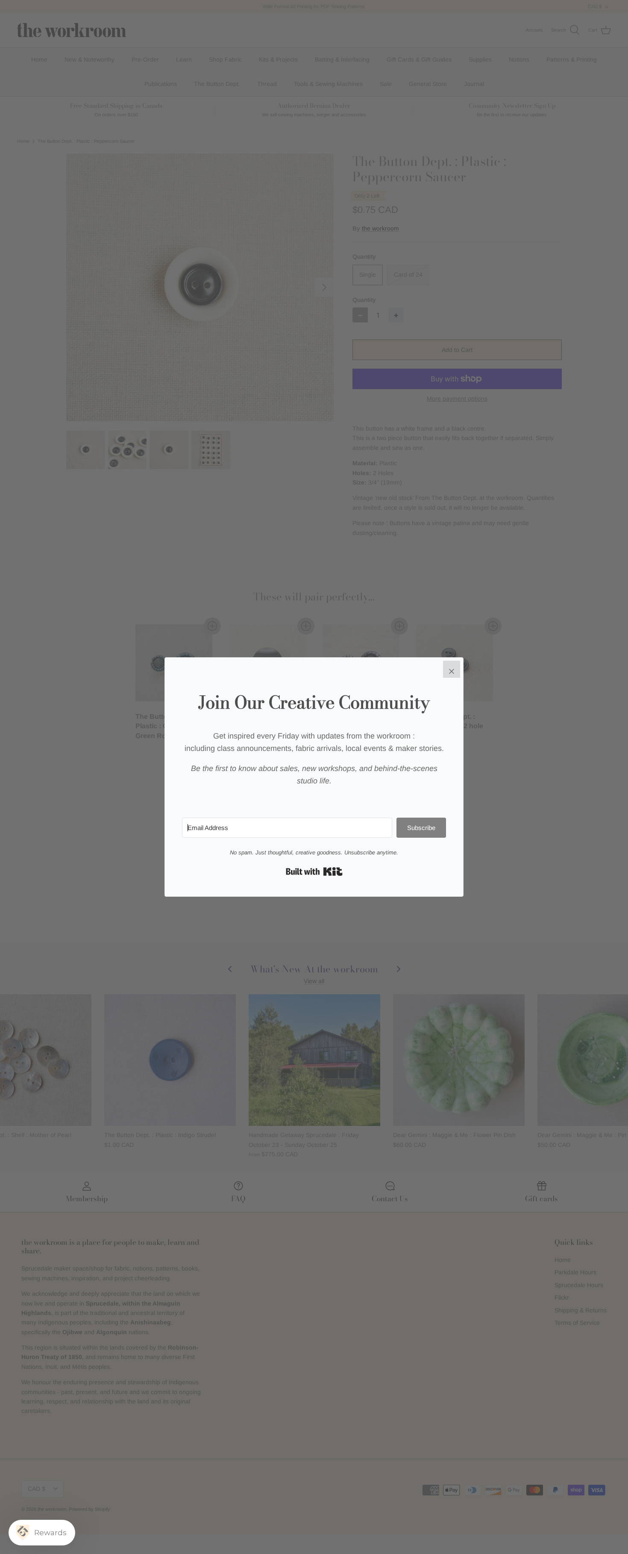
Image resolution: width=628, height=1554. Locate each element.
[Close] (451, 669)
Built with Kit (314, 871)
